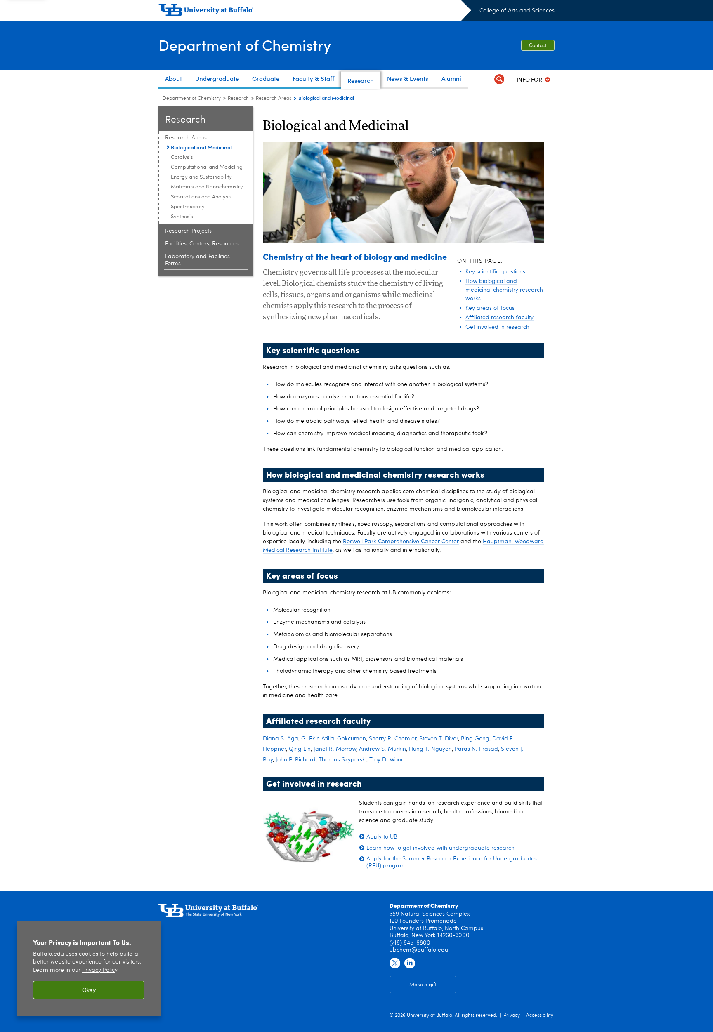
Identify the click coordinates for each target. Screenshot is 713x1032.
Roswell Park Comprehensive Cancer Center (401, 541)
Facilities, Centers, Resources (202, 244)
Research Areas (273, 98)
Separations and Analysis (201, 197)
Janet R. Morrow (335, 749)
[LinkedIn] (409, 963)
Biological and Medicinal (201, 147)
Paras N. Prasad (476, 749)
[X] (395, 963)
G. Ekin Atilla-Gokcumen (333, 739)
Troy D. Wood (387, 760)
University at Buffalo (429, 1015)
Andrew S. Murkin (382, 749)
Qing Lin (300, 749)
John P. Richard (296, 760)
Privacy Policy (99, 970)
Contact (538, 45)
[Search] (499, 79)
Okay (89, 990)
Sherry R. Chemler (392, 739)
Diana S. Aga (280, 739)
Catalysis (182, 157)
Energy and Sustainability (201, 177)
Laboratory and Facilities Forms (197, 260)
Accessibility (539, 1015)
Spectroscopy (188, 207)
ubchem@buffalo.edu (419, 950)
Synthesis (182, 216)
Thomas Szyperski (342, 760)
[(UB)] (314, 11)
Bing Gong (475, 739)
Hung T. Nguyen (430, 749)
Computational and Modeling (207, 167)
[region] (89, 968)
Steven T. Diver (438, 739)
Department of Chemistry (244, 45)
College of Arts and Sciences (517, 11)
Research (238, 98)
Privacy (511, 1015)
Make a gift (423, 984)
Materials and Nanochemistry (207, 187)
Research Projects (188, 231)
